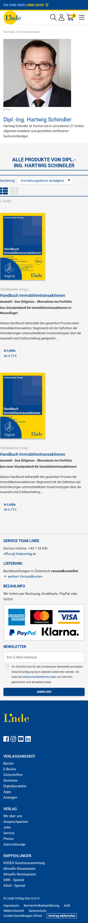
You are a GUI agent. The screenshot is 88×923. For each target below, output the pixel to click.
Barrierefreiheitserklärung (41, 905)
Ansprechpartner (15, 822)
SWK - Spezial (13, 880)
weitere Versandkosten (25, 576)
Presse (8, 839)
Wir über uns (12, 816)
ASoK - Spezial (14, 886)
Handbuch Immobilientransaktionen (32, 295)
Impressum (11, 905)
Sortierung (7, 180)
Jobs (7, 827)
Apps (7, 792)
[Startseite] (12, 17)
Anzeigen (10, 797)
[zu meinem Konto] (61, 18)
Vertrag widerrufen (61, 916)
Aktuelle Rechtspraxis (19, 874)
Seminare (10, 780)
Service (8, 833)
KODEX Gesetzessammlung (24, 863)
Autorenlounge (14, 844)
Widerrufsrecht (13, 911)
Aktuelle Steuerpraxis (19, 869)
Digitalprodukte (14, 786)
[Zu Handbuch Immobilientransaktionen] (22, 246)
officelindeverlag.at (19, 554)
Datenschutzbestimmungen (40, 676)
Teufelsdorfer (9, 289)
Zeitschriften (13, 775)
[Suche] (53, 18)
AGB (67, 905)
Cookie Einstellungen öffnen (22, 916)
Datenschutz (37, 911)
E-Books (9, 769)
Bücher (8, 763)
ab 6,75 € (10, 353)
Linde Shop (35, 5)
